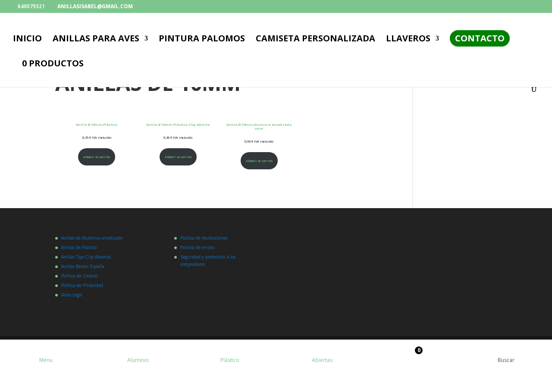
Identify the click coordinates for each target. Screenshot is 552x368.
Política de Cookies (79, 276)
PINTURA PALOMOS (202, 39)
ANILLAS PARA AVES (96, 39)
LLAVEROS (408, 39)
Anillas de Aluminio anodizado (91, 238)
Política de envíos (197, 247)
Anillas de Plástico (79, 247)
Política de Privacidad (82, 285)
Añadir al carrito (96, 157)
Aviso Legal (71, 295)
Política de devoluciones (203, 238)
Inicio (27, 39)
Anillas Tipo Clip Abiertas (86, 257)
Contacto (480, 38)
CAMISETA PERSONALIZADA (315, 39)
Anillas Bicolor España (82, 266)
